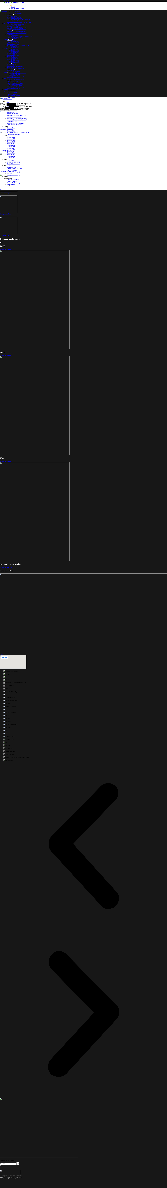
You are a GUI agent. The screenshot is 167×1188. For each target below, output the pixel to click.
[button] (83, 846)
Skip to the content (5, 0)
